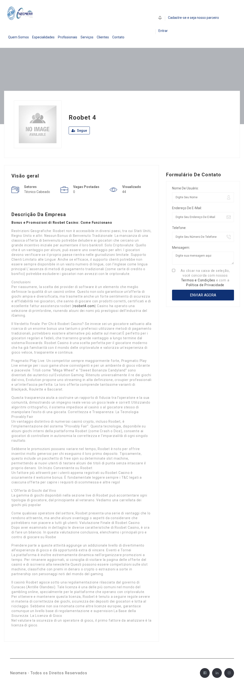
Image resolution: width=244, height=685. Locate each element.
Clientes (103, 37)
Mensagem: (181, 247)
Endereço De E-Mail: (187, 208)
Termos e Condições (198, 280)
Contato (118, 37)
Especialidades (43, 37)
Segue (81, 130)
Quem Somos (18, 37)
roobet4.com (84, 306)
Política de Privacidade (205, 285)
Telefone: (179, 228)
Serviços (87, 37)
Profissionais (67, 37)
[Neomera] (20, 13)
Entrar (163, 31)
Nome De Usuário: (185, 188)
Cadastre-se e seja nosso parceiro (193, 18)
